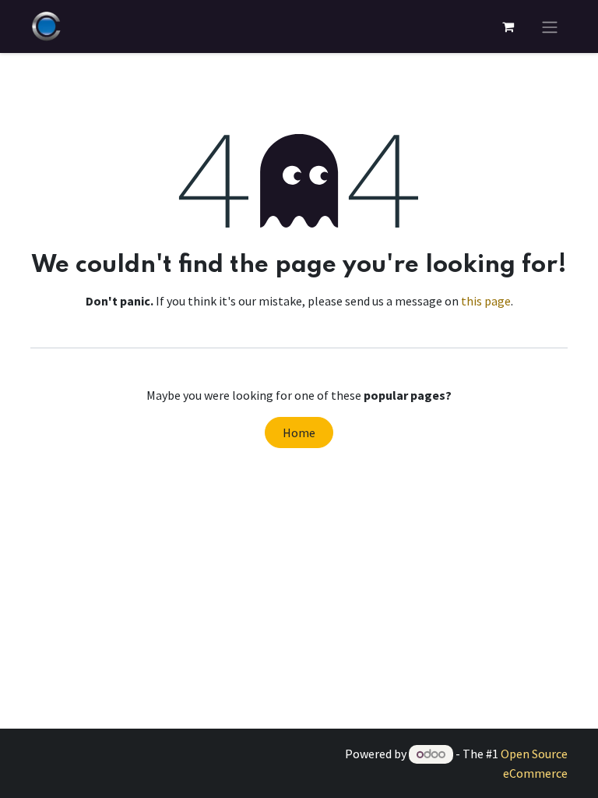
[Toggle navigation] (550, 26)
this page (486, 301)
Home (299, 432)
